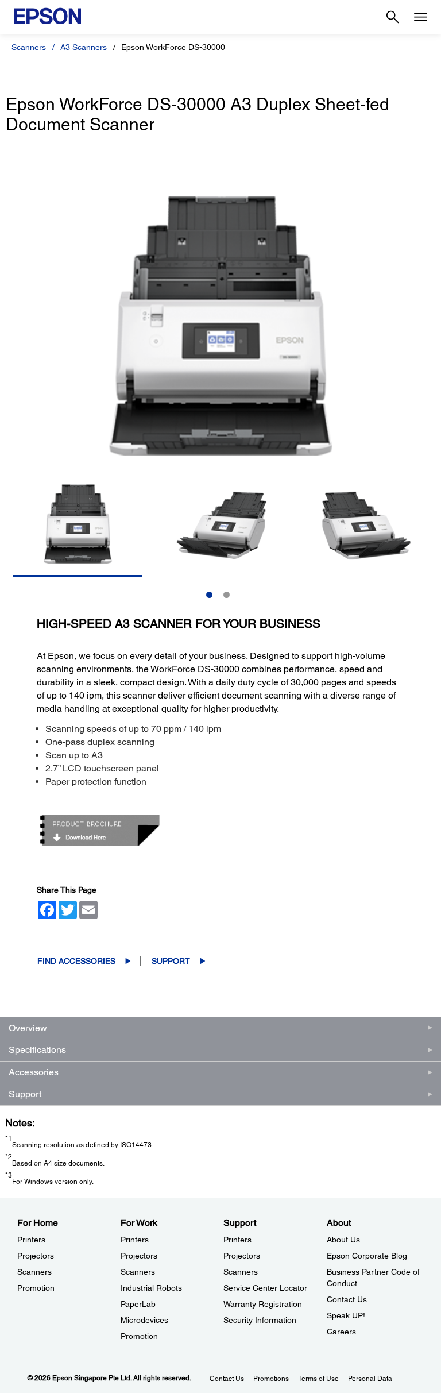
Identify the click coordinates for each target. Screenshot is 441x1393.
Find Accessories (76, 961)
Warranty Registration (262, 1304)
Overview (28, 1027)
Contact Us (347, 1299)
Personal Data (370, 1379)
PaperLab (138, 1304)
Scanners (28, 47)
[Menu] (420, 17)
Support (171, 961)
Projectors (35, 1255)
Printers (31, 1239)
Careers (341, 1331)
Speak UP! (346, 1315)
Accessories (34, 1072)
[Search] (393, 17)
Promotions (271, 1379)
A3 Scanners (83, 47)
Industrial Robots (151, 1287)
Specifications (37, 1049)
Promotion (36, 1287)
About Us (343, 1239)
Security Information (259, 1320)
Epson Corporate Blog (367, 1255)
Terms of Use (318, 1379)
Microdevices (144, 1320)
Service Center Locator (265, 1287)
